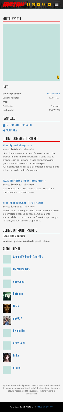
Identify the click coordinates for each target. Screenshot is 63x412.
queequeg (18, 281)
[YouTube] (33, 4)
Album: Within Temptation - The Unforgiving (23, 202)
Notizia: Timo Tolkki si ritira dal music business (24, 180)
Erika (16, 355)
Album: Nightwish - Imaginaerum (17, 145)
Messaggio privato (19, 125)
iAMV (16, 306)
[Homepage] (14, 4)
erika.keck (19, 343)
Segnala (11, 130)
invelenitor (19, 330)
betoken (18, 293)
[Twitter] (38, 4)
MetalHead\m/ (21, 269)
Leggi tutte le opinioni (14, 236)
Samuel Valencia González (28, 256)
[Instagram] (49, 4)
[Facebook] (28, 4)
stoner (17, 367)
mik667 (17, 318)
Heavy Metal (53, 93)
